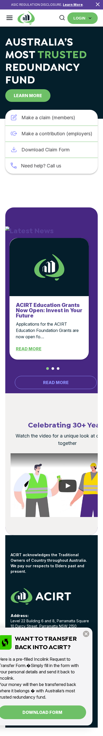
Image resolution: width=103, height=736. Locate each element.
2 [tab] (53, 368)
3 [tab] (58, 368)
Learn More (73, 5)
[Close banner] (98, 4)
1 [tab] (47, 368)
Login (79, 18)
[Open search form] (62, 18)
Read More (28, 348)
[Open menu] (9, 18)
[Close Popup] (86, 634)
